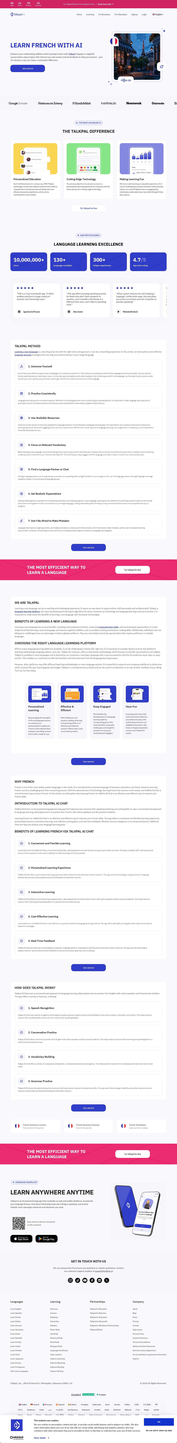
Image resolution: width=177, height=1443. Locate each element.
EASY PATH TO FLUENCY (90, 235)
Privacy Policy (138, 1334)
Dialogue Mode (56, 1346)
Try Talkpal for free (88, 208)
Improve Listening (57, 1359)
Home (79, 14)
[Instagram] (70, 1280)
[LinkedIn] (99, 1280)
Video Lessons (56, 1354)
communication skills (109, 627)
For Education (120, 14)
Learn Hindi (15, 1354)
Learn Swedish (16, 1338)
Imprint (136, 1359)
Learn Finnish (15, 1342)
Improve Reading (57, 1367)
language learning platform (27, 611)
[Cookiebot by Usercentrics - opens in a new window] (16, 1438)
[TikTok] (77, 1280)
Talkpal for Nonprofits (98, 1321)
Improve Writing (56, 1371)
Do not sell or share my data (159, 1430)
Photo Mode (55, 1330)
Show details (40, 1438)
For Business (104, 14)
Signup (134, 14)
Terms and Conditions (141, 1342)
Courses (53, 1313)
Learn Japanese (16, 1359)
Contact (136, 1325)
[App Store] (21, 1239)
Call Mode (54, 1334)
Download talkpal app (26, 1182)
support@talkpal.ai (104, 1271)
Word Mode (54, 1342)
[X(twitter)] (106, 1280)
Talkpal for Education (98, 1309)
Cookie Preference (140, 1338)
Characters (54, 1321)
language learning (23, 355)
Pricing (135, 1321)
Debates (53, 1325)
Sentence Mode (56, 1338)
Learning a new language (26, 351)
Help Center (137, 1330)
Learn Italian (15, 1321)
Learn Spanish (16, 1313)
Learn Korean (15, 1363)
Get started (28, 68)
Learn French (15, 1317)
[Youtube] (84, 1280)
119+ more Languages (19, 1371)
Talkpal (71, 54)
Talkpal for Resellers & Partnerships (104, 1325)
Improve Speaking (57, 1363)
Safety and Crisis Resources (144, 1346)
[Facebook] (92, 1280)
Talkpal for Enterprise (98, 1317)
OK (158, 1422)
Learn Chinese (16, 1350)
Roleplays (54, 1317)
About (135, 1309)
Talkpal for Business (98, 1313)
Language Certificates (59, 1350)
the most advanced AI (90, 123)
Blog (134, 1313)
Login (144, 14)
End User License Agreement (144, 1350)
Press (135, 1317)
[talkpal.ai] (17, 14)
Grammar (54, 1309)
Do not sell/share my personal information (150, 1354)
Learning (90, 14)
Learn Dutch (15, 1334)
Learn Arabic (15, 1346)
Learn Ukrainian (16, 1330)
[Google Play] (47, 1239)
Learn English (15, 1309)
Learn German (16, 1325)
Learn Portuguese (17, 1367)
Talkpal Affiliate (96, 1330)
